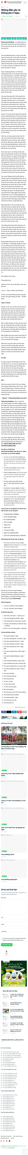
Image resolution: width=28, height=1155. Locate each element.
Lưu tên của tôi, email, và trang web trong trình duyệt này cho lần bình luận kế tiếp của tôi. (14, 939)
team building (22, 459)
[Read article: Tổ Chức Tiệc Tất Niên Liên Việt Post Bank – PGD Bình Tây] (6, 996)
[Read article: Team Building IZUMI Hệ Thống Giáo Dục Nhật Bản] (6, 1018)
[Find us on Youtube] (9, 1141)
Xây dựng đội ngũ (9, 678)
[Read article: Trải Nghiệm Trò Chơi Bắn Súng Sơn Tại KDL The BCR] (6, 1024)
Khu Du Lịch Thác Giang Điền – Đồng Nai (15, 628)
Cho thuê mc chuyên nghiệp (11, 488)
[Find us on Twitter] (3, 1141)
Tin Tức (6, 7)
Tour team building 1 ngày (11, 636)
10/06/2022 (17, 16)
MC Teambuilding (9, 689)
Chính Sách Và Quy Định (6, 1136)
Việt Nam (6, 243)
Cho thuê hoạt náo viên (10, 700)
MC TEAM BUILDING (9, 519)
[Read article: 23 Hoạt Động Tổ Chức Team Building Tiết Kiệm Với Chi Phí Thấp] (14, 735)
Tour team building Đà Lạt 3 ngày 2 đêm (15, 666)
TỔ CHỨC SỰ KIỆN (9, 530)
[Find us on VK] (6, 1141)
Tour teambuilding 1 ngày (11, 697)
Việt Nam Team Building (16, 606)
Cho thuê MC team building (11, 694)
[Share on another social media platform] (24, 38)
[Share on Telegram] (14, 38)
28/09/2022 (4, 750)
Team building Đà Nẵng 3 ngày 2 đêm (14, 660)
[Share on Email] (19, 38)
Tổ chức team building (10, 468)
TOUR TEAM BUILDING (10, 517)
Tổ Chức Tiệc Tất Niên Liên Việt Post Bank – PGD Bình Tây (17, 996)
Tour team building (9, 673)
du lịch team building (17, 457)
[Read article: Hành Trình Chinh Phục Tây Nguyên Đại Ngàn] (14, 816)
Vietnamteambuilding (7, 42)
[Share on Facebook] (3, 38)
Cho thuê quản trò (9, 702)
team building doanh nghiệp (10, 422)
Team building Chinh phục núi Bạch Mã (14, 663)
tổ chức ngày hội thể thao (14, 483)
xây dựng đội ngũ (8, 439)
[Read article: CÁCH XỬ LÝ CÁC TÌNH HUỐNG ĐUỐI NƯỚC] (14, 762)
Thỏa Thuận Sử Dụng (17, 1136)
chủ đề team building (12, 594)
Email (3, 924)
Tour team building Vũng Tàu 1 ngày (14, 641)
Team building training (10, 472)
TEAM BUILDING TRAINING (11, 514)
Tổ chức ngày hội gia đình (11, 481)
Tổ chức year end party (10, 686)
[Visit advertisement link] (14, 717)
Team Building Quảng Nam (9, 879)
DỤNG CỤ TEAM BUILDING (11, 533)
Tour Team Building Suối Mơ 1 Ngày (14, 618)
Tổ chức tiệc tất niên (9, 684)
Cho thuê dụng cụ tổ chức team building (15, 692)
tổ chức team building (14, 417)
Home (2, 7)
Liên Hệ (12, 1138)
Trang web (3, 931)
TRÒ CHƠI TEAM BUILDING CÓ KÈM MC (15, 535)
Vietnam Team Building (7, 16)
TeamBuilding (8, 55)
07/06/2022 (13, 999)
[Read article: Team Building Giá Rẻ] (14, 843)
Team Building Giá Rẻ (7, 854)
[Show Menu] (2, 2)
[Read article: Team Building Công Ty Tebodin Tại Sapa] (6, 1004)
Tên (2, 917)
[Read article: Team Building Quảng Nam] (14, 868)
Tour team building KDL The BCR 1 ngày (15, 638)
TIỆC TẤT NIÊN (8, 522)
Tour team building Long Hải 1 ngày (13, 644)
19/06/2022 (13, 1026)
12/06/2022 (4, 777)
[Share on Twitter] (8, 38)
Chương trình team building (15, 562)
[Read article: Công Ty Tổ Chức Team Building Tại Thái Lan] (14, 789)
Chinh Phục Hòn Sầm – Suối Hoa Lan (14, 615)
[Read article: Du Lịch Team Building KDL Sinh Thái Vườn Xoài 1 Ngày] (6, 1011)
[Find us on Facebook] (1, 1141)
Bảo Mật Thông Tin (5, 1138)
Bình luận (4, 897)
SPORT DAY (7, 527)
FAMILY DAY (7, 525)
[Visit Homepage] (13, 2)
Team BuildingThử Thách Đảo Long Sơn (15, 621)
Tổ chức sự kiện (8, 681)
